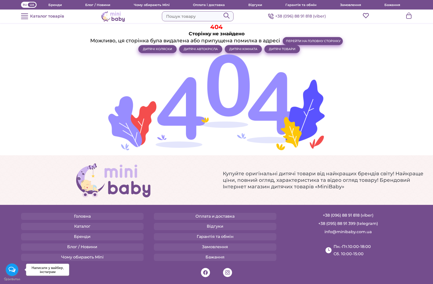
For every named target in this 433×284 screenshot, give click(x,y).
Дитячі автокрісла (201, 49)
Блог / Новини (97, 5)
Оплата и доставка (215, 216)
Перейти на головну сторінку (313, 41)
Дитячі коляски (157, 49)
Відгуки (255, 5)
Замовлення (350, 5)
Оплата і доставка (209, 5)
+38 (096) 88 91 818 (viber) (300, 16)
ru (25, 5)
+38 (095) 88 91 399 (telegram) (348, 223)
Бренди (55, 5)
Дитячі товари (282, 49)
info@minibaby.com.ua (348, 231)
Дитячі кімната (243, 49)
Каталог (82, 226)
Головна (82, 216)
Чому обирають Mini (152, 5)
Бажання (392, 5)
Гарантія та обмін (300, 5)
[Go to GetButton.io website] (12, 279)
